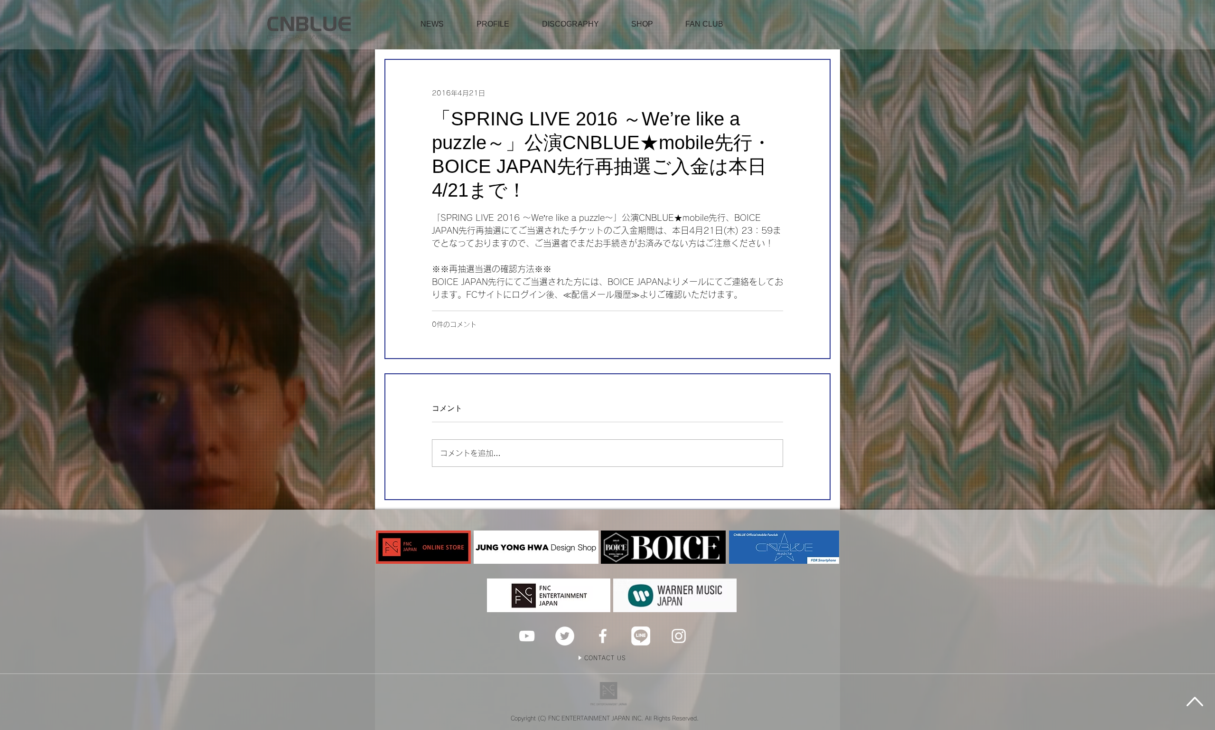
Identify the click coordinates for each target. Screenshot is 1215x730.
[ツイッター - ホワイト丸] (564, 635)
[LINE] (640, 635)
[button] (642, 24)
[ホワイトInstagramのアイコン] (678, 635)
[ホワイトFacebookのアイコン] (602, 635)
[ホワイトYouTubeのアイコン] (526, 635)
